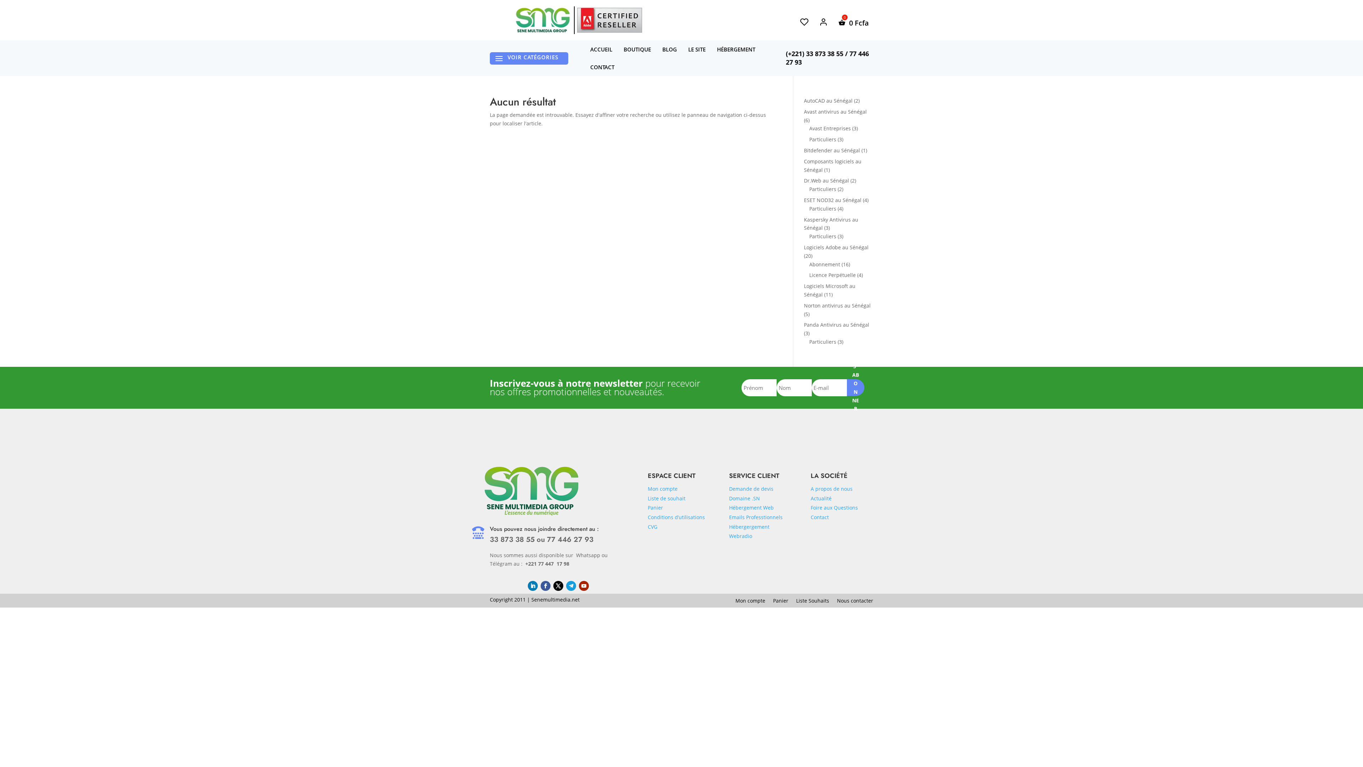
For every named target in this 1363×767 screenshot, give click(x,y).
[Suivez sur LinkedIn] (533, 586)
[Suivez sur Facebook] (546, 586)
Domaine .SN (744, 498)
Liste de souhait (666, 498)
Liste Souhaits (812, 601)
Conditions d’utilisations (676, 517)
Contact (602, 67)
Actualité (821, 498)
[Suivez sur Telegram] (571, 586)
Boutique (637, 49)
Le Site (697, 49)
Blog (669, 49)
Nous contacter (855, 601)
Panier (655, 507)
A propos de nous (832, 488)
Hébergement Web (751, 507)
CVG (652, 526)
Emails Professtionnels (756, 517)
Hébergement (736, 49)
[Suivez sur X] (558, 586)
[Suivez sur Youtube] (584, 586)
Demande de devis (751, 488)
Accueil (601, 49)
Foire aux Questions (834, 507)
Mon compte (663, 488)
